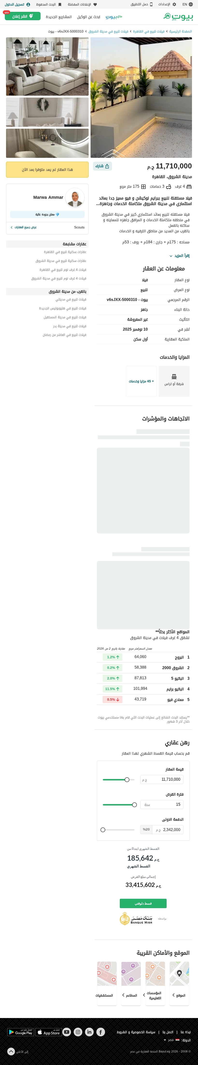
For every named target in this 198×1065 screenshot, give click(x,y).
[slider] (127, 779)
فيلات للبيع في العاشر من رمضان (64, 335)
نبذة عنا (186, 1032)
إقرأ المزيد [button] (182, 256)
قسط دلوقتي (143, 903)
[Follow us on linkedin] (89, 1035)
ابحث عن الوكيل (88, 17)
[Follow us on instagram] (77, 1035)
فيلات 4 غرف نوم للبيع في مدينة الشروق (58, 279)
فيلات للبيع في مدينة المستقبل (65, 317)
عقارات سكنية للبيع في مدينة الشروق (60, 261)
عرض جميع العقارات (26, 227)
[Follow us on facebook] (100, 1035)
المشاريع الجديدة (59, 17)
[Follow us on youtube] (66, 1035)
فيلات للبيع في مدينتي (71, 300)
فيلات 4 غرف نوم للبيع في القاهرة (63, 270)
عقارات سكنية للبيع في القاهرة (65, 252)
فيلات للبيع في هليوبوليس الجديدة (62, 309)
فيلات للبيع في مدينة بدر (69, 326)
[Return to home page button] (178, 17)
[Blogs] (114, 16)
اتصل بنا (168, 1032)
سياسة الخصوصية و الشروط (136, 1032)
